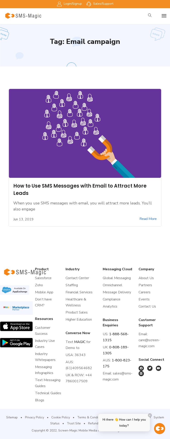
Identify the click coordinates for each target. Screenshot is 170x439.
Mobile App (44, 292)
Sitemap (12, 417)
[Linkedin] (141, 373)
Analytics (110, 306)
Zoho (39, 285)
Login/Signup (72, 4)
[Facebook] (141, 368)
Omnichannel (112, 285)
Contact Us (147, 306)
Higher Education (79, 319)
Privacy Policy (34, 417)
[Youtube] (158, 368)
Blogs (39, 400)
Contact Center (77, 278)
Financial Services (79, 292)
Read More (148, 219)
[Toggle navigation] (164, 15)
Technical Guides (48, 393)
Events (144, 299)
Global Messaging (117, 278)
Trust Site (74, 423)
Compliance (111, 299)
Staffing (72, 285)
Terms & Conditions (91, 417)
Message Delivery (117, 292)
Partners (145, 285)
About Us (146, 278)
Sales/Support (102, 4)
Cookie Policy (60, 417)
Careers (145, 292)
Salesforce (43, 278)
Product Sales (77, 312)
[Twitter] (150, 368)
